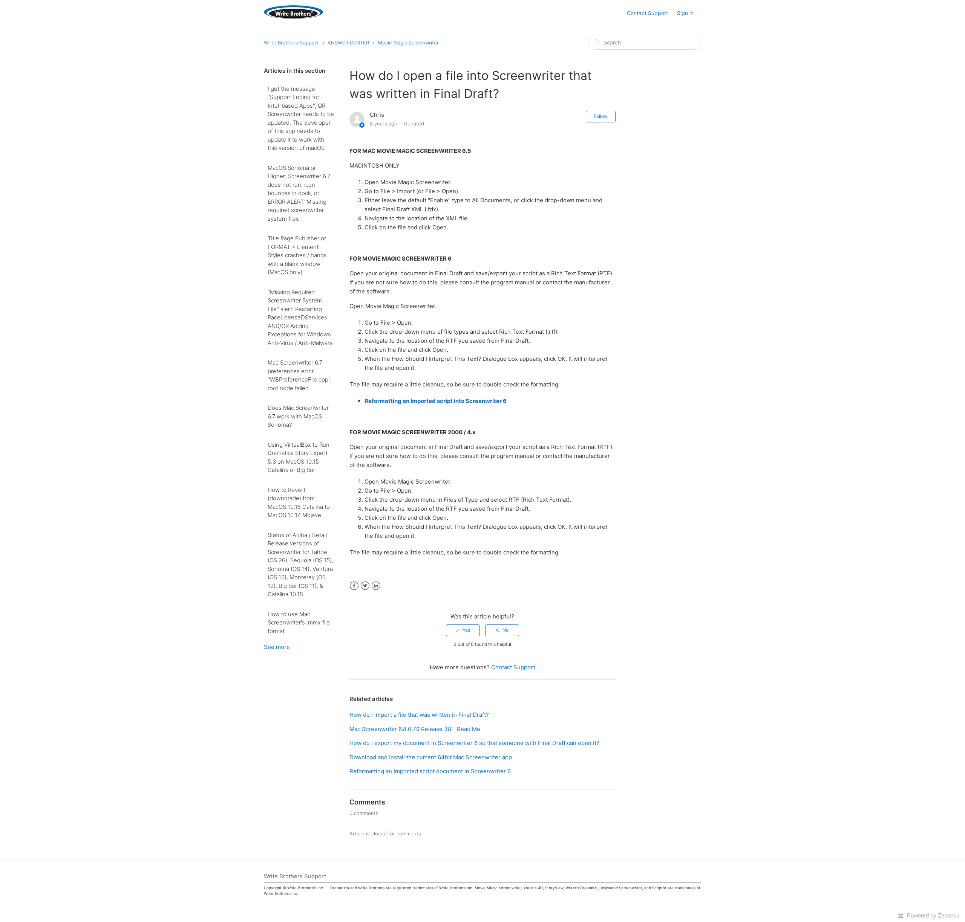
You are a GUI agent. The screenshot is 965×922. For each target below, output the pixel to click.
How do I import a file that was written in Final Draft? (419, 714)
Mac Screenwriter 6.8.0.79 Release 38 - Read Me (414, 729)
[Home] (293, 16)
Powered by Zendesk (933, 915)
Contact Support (647, 13)
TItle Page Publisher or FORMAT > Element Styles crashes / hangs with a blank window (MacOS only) (297, 255)
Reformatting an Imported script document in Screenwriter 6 (430, 771)
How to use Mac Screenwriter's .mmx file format (299, 623)
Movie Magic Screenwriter (408, 43)
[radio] (463, 630)
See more (277, 646)
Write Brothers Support (291, 43)
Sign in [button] (685, 13)
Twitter (365, 586)
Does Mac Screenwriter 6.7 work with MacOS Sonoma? (298, 416)
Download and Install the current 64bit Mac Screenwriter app (430, 757)
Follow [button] (601, 116)
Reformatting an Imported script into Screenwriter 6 (436, 401)
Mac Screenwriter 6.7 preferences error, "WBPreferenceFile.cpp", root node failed (300, 375)
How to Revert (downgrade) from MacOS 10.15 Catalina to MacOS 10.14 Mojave (299, 502)
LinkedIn (376, 586)
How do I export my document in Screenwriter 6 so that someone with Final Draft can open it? (474, 742)
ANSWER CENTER (348, 43)
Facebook (354, 586)
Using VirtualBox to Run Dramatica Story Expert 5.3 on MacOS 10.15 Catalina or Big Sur (298, 457)
